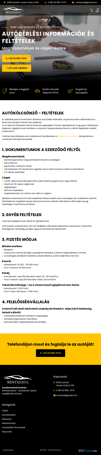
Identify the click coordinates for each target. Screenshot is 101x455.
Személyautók (9, 414)
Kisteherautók (9, 423)
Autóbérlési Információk (13, 427)
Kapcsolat (7, 431)
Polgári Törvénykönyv (68, 136)
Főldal (5, 410)
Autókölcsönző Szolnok (14, 387)
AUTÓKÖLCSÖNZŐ (20, 113)
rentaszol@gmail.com (86, 2)
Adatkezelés (8, 450)
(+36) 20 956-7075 (57, 2)
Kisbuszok (6, 419)
